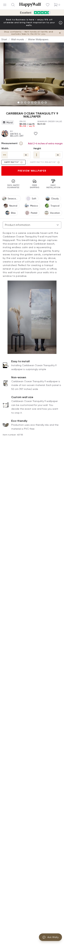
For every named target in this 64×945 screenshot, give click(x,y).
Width (4, 148)
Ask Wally (53, 937)
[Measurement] (21, 143)
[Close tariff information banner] (60, 33)
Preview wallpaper (32, 170)
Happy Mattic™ (11, 162)
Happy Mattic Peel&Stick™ (43, 162)
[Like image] (35, 133)
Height (37, 148)
